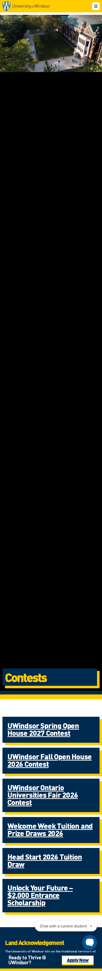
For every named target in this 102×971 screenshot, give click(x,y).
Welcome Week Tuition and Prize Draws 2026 (50, 829)
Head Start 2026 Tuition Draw (44, 860)
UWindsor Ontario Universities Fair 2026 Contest (42, 795)
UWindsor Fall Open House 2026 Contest (49, 760)
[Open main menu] (96, 6)
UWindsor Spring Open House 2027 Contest (43, 729)
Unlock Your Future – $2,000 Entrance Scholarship (40, 895)
